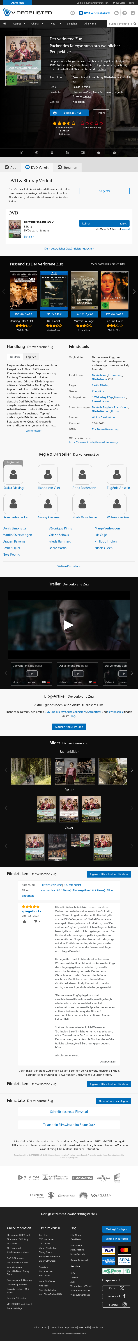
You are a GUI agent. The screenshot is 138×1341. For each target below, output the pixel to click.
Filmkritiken (76, 1245)
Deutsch (97, 407)
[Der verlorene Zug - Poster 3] (91, 809)
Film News (75, 1234)
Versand (126, 229)
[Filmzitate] (115, 152)
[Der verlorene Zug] (23, 61)
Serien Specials (77, 1253)
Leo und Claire (114, 321)
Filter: (25, 890)
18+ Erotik (12, 1243)
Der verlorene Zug (27, 665)
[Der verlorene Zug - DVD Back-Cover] (57, 847)
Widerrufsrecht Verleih (81, 1286)
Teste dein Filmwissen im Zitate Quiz (69, 1124)
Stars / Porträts (77, 1249)
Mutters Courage (84, 321)
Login (80, 2)
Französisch (121, 407)
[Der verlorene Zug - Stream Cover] (102, 847)
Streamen (116, 12)
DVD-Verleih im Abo (72, 12)
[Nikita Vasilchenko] (82, 504)
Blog (133, 12)
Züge (110, 397)
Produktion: (57, 77)
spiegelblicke (32, 911)
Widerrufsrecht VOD (80, 1290)
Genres (17, 23)
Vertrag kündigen (116, 1229)
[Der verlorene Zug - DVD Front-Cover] (35, 847)
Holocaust (120, 397)
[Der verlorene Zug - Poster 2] (69, 809)
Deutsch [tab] (15, 357)
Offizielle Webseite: (80, 438)
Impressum (71, 1327)
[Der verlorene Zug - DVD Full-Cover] (80, 847)
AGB (72, 1281)
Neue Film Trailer (47, 1281)
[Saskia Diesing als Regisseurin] (13, 475)
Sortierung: (28, 884)
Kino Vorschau (45, 1271)
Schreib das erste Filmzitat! (69, 1111)
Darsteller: (56, 92)
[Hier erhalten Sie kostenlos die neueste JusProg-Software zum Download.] (116, 1270)
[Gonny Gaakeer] (48, 504)
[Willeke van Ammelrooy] (117, 504)
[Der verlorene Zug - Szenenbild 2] (75, 771)
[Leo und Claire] (114, 290)
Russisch (116, 411)
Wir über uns (41, 1327)
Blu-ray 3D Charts (47, 1260)
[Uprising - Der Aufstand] (23, 290)
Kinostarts (43, 1266)
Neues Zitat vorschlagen (113, 1101)
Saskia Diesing (81, 87)
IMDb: (72, 429)
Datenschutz (56, 1327)
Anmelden (17, 2)
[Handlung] (22, 152)
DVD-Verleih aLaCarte (97, 13)
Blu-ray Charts (45, 1252)
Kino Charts (44, 1275)
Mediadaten (97, 1327)
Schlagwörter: (77, 397)
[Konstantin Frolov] (13, 504)
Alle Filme (90, 23)
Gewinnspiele (115, 712)
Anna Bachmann (102, 92)
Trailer (101, 112)
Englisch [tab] (31, 357)
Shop (124, 12)
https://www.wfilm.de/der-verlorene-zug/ (93, 442)
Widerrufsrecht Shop (80, 1294)
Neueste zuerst (72, 884)
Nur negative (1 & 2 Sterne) (89, 890)
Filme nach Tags (14, 1308)
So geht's (72, 23)
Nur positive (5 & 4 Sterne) (55, 890)
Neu (53, 23)
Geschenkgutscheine (17, 1284)
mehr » (102, 69)
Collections (79, 712)
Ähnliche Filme (23, 330)
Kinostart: (74, 423)
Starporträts (94, 712)
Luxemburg (96, 77)
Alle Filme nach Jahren (18, 1252)
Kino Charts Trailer (47, 1289)
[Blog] (68, 152)
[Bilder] (83, 152)
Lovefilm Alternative (17, 1297)
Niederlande (111, 77)
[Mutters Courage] (84, 290)
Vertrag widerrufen (116, 1238)
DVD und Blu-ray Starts (58, 712)
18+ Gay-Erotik (14, 1247)
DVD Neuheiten (46, 1239)
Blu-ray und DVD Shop (17, 1239)
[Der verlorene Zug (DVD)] (14, 229)
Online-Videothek (19, 1228)
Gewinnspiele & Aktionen (19, 1280)
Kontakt (74, 1277)
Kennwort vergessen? (97, 2)
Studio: (73, 417)
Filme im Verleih (49, 1228)
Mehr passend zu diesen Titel (108, 264)
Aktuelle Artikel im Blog (69, 727)
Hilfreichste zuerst (51, 884)
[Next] (134, 292)
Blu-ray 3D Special (79, 1259)
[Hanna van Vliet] (48, 475)
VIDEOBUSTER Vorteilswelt (19, 1304)
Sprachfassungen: (79, 407)
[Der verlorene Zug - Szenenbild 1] (31, 771)
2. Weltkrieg (99, 397)
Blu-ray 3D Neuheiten (49, 1256)
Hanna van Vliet (82, 92)
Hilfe (72, 1273)
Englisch (108, 407)
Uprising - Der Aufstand (23, 321)
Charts (35, 23)
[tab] (10, 167)
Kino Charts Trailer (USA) (50, 1294)
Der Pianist (53, 321)
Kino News (75, 1239)
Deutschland (80, 77)
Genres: (54, 101)
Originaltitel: (76, 357)
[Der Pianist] (54, 290)
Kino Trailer (44, 1285)
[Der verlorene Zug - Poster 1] (46, 809)
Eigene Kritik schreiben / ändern (109, 874)
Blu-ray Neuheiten (47, 1247)
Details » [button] (29, 236)
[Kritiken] (99, 152)
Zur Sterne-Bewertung (105, 429)
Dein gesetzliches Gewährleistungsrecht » (69, 248)
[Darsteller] (53, 152)
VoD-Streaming (14, 1266)
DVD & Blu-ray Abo (16, 1258)
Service (75, 1266)
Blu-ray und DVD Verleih (18, 1234)
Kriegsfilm (79, 101)
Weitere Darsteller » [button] (69, 566)
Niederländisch (101, 411)
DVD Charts (44, 1243)
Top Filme (43, 1234)
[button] (132, 673)
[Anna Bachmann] (82, 475)
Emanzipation (100, 401)
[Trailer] (37, 152)
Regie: (53, 87)
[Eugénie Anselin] (117, 475)
